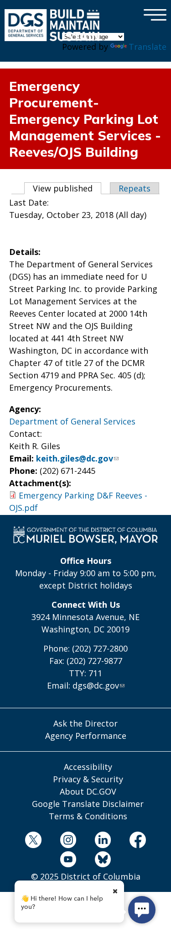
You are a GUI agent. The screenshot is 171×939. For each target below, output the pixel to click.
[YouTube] (68, 861)
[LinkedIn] (103, 841)
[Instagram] (68, 841)
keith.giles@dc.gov (74, 458)
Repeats (134, 188)
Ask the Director (85, 723)
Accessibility (88, 766)
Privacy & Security (88, 779)
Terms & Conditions (88, 816)
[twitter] (33, 841)
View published (67, 188)
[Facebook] (137, 841)
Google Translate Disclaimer (88, 803)
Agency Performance (85, 735)
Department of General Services (72, 421)
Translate (147, 46)
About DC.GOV (88, 791)
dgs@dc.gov (96, 685)
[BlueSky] (103, 861)
